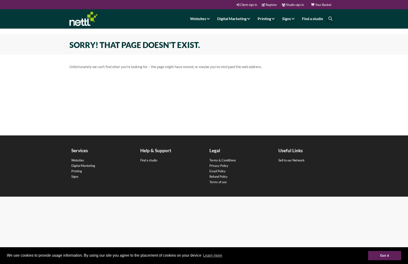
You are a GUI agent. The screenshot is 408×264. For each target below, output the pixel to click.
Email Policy (217, 171)
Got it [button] (384, 255)
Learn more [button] (212, 255)
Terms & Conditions (222, 160)
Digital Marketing (232, 18)
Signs (287, 18)
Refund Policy (218, 176)
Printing (265, 18)
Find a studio (312, 18)
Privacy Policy (218, 166)
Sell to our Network (291, 160)
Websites (198, 18)
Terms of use (218, 182)
